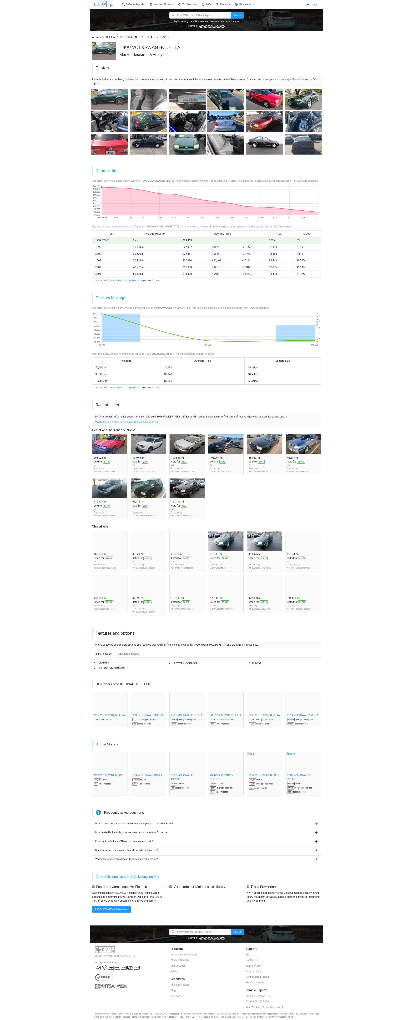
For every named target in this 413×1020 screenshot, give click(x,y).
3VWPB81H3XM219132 (222, 472)
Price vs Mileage (110, 298)
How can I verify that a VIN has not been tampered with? (124, 841)
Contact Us (252, 960)
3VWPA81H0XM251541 (106, 516)
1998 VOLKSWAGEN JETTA (109, 715)
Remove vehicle (255, 982)
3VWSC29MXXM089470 (222, 609)
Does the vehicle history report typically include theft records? (127, 850)
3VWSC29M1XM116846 (222, 568)
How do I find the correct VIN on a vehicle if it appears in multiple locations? (134, 823)
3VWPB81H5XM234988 (184, 516)
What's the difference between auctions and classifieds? (127, 422)
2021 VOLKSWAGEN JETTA (302, 715)
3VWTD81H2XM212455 (300, 472)
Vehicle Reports (135, 4)
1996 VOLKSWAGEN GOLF (109, 775)
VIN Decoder (189, 4)
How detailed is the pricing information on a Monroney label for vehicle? (132, 832)
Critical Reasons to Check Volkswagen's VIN (127, 877)
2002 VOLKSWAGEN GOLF (264, 775)
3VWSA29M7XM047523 (300, 568)
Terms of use (253, 965)
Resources (245, 4)
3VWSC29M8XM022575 (145, 472)
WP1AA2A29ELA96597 (212, 25)
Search (237, 15)
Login (313, 4)
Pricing (174, 971)
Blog (173, 990)
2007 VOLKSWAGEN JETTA (225, 715)
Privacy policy (254, 971)
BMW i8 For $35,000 (257, 1001)
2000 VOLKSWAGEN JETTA (148, 715)
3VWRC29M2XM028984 (145, 568)
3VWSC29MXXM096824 (106, 609)
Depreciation (107, 170)
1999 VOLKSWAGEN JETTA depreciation (121, 280)
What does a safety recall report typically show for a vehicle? (126, 859)
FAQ (208, 4)
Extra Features (103, 653)
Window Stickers (163, 4)
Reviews (225, 4)
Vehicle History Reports (184, 954)
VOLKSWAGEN (128, 37)
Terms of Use (189, 1017)
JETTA (148, 37)
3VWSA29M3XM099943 (145, 612)
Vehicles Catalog (105, 37)
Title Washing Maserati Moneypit (264, 1007)
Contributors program (258, 976)
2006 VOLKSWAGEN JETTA (186, 715)
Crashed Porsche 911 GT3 (260, 996)
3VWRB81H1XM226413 (145, 516)
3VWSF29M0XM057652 (184, 609)
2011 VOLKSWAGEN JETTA (264, 715)
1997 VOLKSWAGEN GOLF (147, 775)
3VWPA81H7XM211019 (261, 472)
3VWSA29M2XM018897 (106, 472)
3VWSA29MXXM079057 (184, 472)
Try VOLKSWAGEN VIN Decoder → (112, 909)
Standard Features (128, 653)
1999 (163, 37)
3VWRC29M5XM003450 (106, 568)
